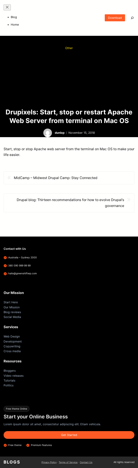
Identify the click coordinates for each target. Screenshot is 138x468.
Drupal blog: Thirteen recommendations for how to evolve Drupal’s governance (70, 203)
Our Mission (12, 307)
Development (13, 341)
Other (69, 48)
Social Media (12, 317)
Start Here (11, 302)
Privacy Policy (49, 462)
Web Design (12, 336)
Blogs (12, 462)
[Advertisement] (69, 79)
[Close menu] (7, 7)
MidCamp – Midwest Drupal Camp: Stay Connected (55, 178)
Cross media (12, 351)
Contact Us (86, 462)
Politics (8, 385)
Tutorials (9, 380)
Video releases (14, 375)
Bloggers (10, 370)
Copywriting (12, 346)
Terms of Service (68, 462)
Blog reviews (12, 312)
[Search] (129, 18)
